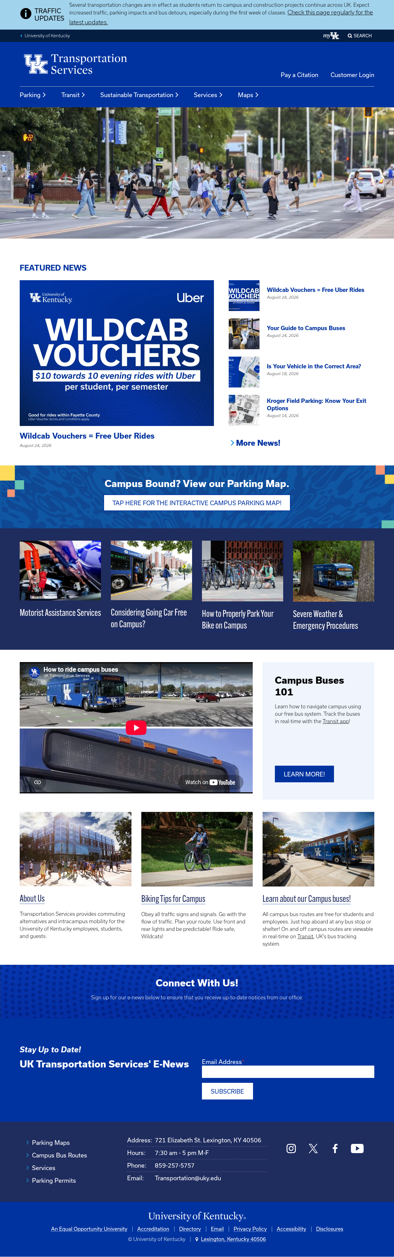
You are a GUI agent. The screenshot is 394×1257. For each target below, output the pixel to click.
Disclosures (329, 1229)
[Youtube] (357, 1149)
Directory (190, 1229)
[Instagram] (291, 1149)
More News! (258, 443)
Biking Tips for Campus (173, 899)
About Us (32, 899)
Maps (245, 95)
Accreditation (153, 1229)
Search (363, 35)
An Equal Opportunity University (89, 1229)
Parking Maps (51, 1142)
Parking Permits (54, 1180)
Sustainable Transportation (136, 95)
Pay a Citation (299, 75)
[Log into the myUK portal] (331, 35)
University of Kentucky (47, 35)
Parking (30, 95)
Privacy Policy (250, 1229)
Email (217, 1229)
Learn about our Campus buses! (307, 899)
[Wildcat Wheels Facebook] (335, 1149)
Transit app (336, 721)
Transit (70, 95)
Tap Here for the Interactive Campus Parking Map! (197, 503)
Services (205, 95)
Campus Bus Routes (59, 1155)
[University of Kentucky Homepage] (197, 1217)
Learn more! (304, 774)
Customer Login (352, 75)
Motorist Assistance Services (60, 613)
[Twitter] (313, 1149)
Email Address (222, 1061)
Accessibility (291, 1229)
